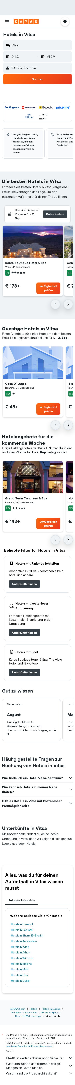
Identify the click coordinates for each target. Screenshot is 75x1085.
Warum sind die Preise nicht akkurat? (32, 1073)
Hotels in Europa (51, 1008)
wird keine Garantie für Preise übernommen (29, 1046)
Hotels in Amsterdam (24, 941)
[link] (24, 584)
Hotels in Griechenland (24, 1012)
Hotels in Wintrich (22, 958)
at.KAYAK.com (17, 1008)
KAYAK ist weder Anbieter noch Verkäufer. (35, 1058)
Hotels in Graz (19, 975)
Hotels (33, 1008)
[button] (6, 21)
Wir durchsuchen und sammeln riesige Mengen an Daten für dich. (33, 1066)
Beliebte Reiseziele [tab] (21, 900)
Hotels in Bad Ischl (22, 930)
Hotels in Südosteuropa (28, 1016)
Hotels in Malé (20, 969)
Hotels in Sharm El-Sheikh (27, 935)
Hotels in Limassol (22, 924)
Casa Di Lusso (15, 384)
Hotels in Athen (20, 952)
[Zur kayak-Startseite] (26, 21)
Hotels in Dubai (20, 980)
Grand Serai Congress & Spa (26, 498)
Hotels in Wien (20, 947)
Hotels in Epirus (50, 1012)
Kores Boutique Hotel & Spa (25, 263)
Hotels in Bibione (21, 964)
